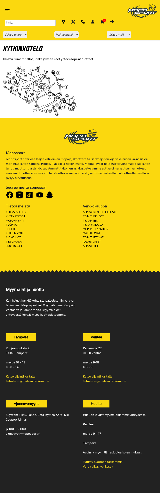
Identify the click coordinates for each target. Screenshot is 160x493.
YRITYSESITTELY (16, 212)
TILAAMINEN (90, 220)
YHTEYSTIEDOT (15, 216)
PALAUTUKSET (92, 241)
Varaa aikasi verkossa (98, 466)
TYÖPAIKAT (13, 224)
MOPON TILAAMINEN (95, 229)
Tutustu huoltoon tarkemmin (103, 461)
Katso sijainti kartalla (20, 376)
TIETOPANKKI (14, 241)
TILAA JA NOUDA (93, 224)
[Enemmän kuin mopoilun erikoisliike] (139, 11)
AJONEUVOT (13, 237)
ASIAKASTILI (90, 245)
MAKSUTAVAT (91, 233)
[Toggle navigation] (7, 10)
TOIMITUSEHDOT (93, 216)
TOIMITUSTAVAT (93, 237)
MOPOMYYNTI (15, 220)
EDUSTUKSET (14, 245)
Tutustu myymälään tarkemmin (27, 381)
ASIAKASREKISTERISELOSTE (100, 212)
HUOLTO (11, 229)
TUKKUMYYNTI (15, 233)
